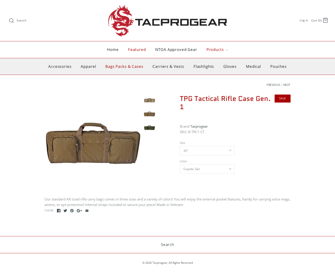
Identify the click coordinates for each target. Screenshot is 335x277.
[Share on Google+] (79, 210)
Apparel (88, 66)
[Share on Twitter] (65, 210)
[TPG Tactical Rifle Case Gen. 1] (93, 143)
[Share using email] (87, 210)
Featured (137, 49)
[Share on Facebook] (58, 210)
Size (182, 143)
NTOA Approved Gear (176, 49)
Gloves (230, 66)
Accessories (59, 66)
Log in (304, 20)
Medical (253, 66)
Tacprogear (199, 126)
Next (287, 85)
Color (183, 161)
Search (21, 20)
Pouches (278, 66)
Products (217, 49)
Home (113, 49)
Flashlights (203, 66)
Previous (274, 85)
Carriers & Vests (168, 66)
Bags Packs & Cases (124, 66)
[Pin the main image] (72, 210)
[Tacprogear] (167, 7)
